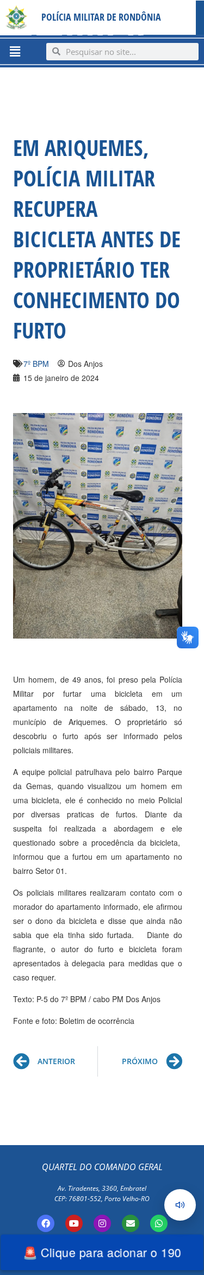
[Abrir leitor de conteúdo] (180, 1205)
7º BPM (36, 363)
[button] (14, 51)
